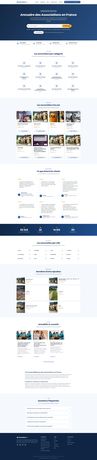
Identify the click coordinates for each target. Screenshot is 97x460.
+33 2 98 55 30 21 (57, 157)
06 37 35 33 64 (73, 131)
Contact (60, 2)
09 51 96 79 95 (24, 131)
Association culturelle (56, 29)
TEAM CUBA (20, 147)
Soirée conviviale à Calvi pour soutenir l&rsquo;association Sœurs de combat (40, 344)
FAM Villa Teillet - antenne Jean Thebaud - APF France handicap (69, 279)
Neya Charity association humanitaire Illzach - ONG (73, 148)
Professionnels (54, 2)
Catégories (42, 2)
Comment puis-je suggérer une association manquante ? (48, 426)
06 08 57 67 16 (41, 157)
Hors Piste (61, 291)
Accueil (36, 2)
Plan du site (69, 444)
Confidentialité (44, 456)
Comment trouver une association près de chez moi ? (48, 408)
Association (23, 2)
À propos (69, 439)
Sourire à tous (37, 124)
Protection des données (52, 456)
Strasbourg (56, 446)
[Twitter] (20, 445)
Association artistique (45, 450)
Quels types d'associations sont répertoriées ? (48, 413)
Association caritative (66, 29)
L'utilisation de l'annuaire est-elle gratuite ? (48, 421)
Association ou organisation (36, 29)
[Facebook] (18, 445)
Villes (48, 2)
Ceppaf (27, 291)
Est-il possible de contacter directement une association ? (48, 417)
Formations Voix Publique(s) (70, 124)
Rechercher (67, 26)
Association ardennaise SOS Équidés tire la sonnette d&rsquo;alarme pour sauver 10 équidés (24, 344)
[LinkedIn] (25, 445)
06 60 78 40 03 (25, 157)
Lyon (55, 442)
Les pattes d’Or (29, 279)
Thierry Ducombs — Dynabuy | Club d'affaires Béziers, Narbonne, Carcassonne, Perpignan (40, 149)
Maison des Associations (31, 305)
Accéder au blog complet (48, 361)
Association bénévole (47, 29)
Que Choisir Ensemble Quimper (55, 148)
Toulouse (56, 444)
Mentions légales (70, 442)
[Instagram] (23, 445)
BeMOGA (52, 124)
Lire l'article (20, 356)
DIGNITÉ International (23, 124)
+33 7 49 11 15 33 (73, 157)
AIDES (60, 305)
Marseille (55, 440)
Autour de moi (39, 32)
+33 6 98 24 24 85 (40, 131)
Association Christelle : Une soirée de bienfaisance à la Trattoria (56, 344)
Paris (55, 439)
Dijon (55, 448)
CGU (40, 456)
